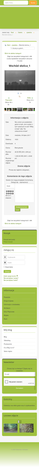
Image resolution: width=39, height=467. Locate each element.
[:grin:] (11, 191)
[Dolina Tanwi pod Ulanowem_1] (14, 109)
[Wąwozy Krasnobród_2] (10, 428)
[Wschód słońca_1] (19, 109)
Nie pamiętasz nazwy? (11, 278)
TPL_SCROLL (19, 454)
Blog (5, 337)
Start (8, 45)
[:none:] (7, 193)
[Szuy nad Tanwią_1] (9, 109)
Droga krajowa (8, 301)
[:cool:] (9, 191)
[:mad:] (9, 193)
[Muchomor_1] (25, 109)
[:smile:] (7, 191)
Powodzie (7, 297)
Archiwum (7, 308)
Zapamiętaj (9, 267)
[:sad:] (11, 193)
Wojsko (6, 315)
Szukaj (33, 3)
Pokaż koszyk (8, 242)
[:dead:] (13, 193)
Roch (5, 319)
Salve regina (8, 351)
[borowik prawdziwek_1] (30, 109)
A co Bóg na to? (9, 348)
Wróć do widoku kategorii (13, 53)
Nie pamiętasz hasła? (11, 280)
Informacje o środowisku (12, 304)
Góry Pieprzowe (9, 312)
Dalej (29, 98)
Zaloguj (7, 271)
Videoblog (7, 340)
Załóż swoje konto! (10, 276)
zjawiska (14, 45)
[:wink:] (13, 191)
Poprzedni (8, 100)
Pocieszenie (8, 344)
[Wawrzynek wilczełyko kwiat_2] (26, 428)
